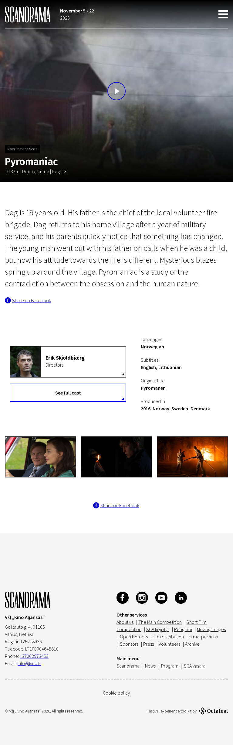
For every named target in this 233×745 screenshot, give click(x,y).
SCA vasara (194, 666)
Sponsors (129, 644)
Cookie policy (116, 693)
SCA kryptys (157, 629)
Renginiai (183, 629)
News (150, 666)
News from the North (22, 149)
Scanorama (128, 666)
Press (148, 644)
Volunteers (169, 644)
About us (124, 622)
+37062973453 (34, 656)
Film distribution (168, 637)
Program (169, 666)
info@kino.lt (29, 663)
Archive (192, 644)
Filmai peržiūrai (203, 637)
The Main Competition (160, 622)
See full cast (68, 393)
